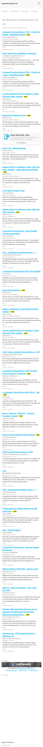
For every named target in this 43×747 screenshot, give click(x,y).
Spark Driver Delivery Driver (14, 115)
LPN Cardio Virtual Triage (13, 191)
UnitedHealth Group (9, 492)
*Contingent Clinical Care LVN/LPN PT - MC (21, 392)
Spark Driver (6, 99)
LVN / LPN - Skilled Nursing (14, 148)
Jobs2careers (21, 668)
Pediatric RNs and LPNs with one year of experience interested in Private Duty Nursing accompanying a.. (19, 612)
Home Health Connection (11, 617)
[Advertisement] (17, 707)
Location (5, 11)
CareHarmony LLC (8, 593)
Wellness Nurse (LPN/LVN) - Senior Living (20, 569)
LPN (4, 471)
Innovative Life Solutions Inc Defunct (15, 454)
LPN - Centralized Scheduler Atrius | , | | (19, 252)
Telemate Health (8, 418)
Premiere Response (9, 437)
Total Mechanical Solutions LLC (13, 56)
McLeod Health (7, 236)
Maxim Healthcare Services (11, 638)
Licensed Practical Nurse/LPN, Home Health (21, 271)
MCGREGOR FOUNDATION (11, 473)
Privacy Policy (32, 670)
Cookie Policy (22, 670)
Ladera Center (7, 150)
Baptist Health (7, 532)
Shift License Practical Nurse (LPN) (17, 452)
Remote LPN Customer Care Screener (18, 435)
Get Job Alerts (21, 143)
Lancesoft (5, 397)
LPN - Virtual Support (11, 530)
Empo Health (6, 514)
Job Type (34, 11)
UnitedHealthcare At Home (11, 255)
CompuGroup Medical (10, 552)
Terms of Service (11, 670)
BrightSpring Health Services (12, 354)
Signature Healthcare (9, 376)
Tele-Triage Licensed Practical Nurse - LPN (21, 352)
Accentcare (6, 274)
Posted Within (14, 11)
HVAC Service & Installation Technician (19, 53)
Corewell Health (7, 193)
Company (25, 11)
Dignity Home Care (8, 571)
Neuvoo (32, 668)
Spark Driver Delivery (11, 290)
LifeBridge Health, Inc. (10, 37)
